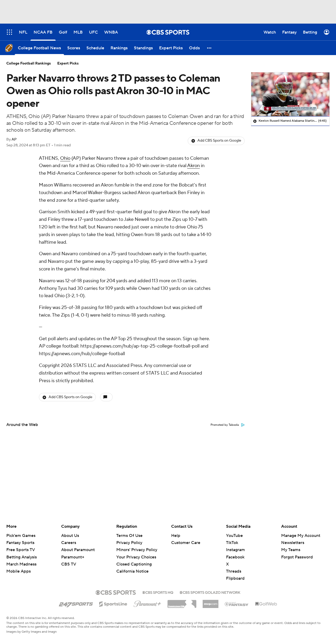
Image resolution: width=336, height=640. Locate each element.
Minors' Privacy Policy (136, 549)
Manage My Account (300, 535)
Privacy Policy (129, 542)
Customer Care (185, 542)
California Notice (132, 566)
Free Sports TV (20, 549)
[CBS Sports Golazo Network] (210, 592)
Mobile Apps (18, 571)
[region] (290, 94)
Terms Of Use (129, 535)
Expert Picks (68, 63)
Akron (193, 166)
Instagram (235, 549)
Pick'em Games (20, 535)
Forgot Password (297, 557)
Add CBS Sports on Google (219, 140)
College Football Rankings (28, 63)
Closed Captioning (134, 559)
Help (175, 535)
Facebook (235, 557)
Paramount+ (72, 557)
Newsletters (292, 542)
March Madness (21, 564)
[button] (209, 48)
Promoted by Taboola (225, 425)
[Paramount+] (147, 602)
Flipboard (235, 578)
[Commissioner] (181, 602)
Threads (233, 571)
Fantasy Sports (20, 542)
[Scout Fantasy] (237, 603)
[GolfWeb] (266, 604)
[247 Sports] (76, 603)
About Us (70, 535)
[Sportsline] (113, 603)
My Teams (290, 549)
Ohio (65, 158)
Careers (68, 542)
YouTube (234, 535)
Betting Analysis (21, 557)
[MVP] (210, 602)
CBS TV (68, 564)
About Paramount (78, 549)
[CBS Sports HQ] (157, 592)
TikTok (232, 542)
